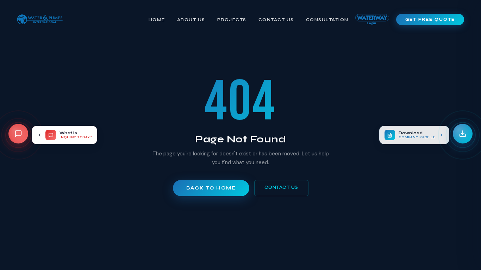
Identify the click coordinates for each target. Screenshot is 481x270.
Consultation (327, 19)
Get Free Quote (430, 19)
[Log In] (372, 19)
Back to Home (211, 188)
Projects (231, 19)
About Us (191, 19)
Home (157, 19)
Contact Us (276, 19)
